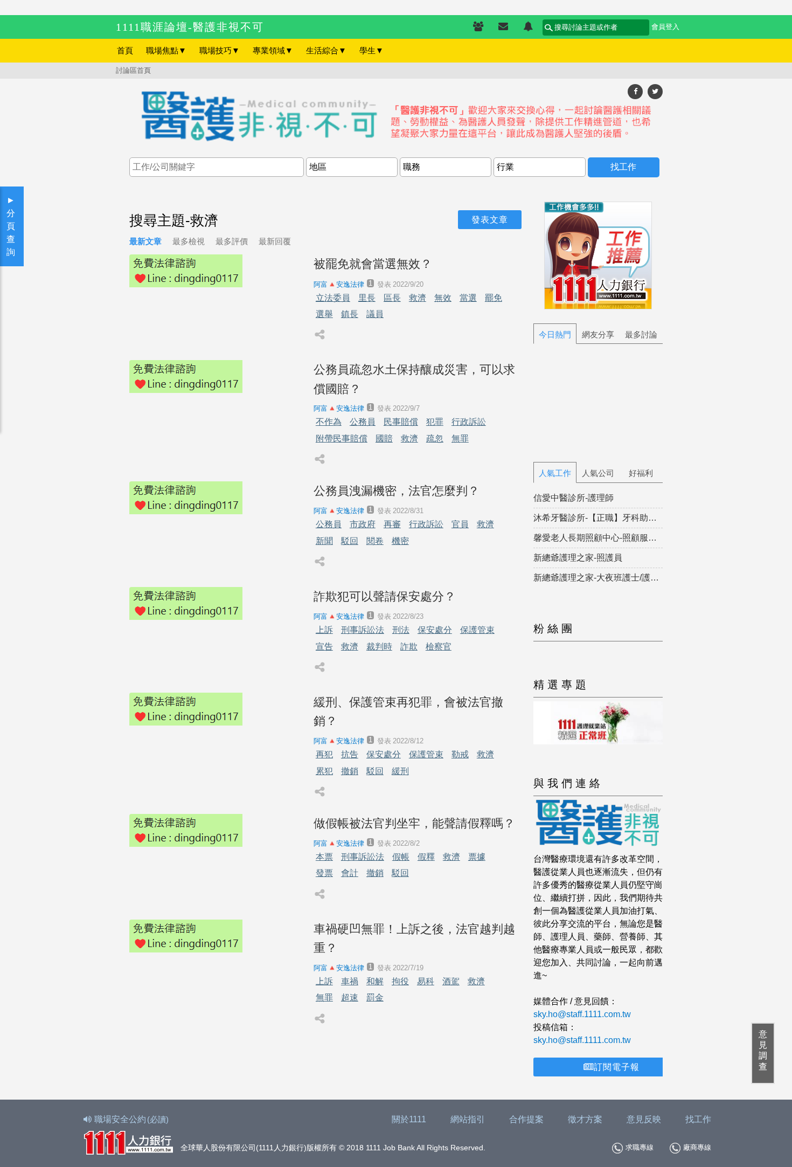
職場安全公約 (131, 1119)
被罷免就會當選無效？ (373, 264)
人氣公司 (598, 473)
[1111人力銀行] (128, 1141)
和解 (375, 981)
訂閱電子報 (617, 1067)
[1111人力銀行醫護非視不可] (396, 117)
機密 (400, 540)
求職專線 (640, 1147)
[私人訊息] (503, 27)
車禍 (349, 981)
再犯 (324, 754)
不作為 (329, 421)
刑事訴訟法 (362, 629)
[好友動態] (528, 27)
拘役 (400, 981)
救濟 (417, 297)
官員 (460, 524)
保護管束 (477, 629)
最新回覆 (275, 241)
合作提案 (526, 1119)
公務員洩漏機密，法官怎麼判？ (397, 491)
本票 (324, 856)
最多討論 (641, 334)
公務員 (363, 421)
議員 (375, 314)
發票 (324, 873)
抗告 (349, 754)
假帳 (400, 856)
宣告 (324, 646)
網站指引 (467, 1119)
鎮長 (349, 314)
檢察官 (438, 646)
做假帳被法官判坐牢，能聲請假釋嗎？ (414, 823)
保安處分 (435, 629)
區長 (392, 297)
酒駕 (451, 981)
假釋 (426, 856)
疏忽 (434, 438)
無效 (442, 297)
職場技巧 (219, 50)
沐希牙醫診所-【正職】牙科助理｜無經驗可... (598, 517)
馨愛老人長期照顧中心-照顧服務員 (598, 537)
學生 (371, 50)
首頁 (125, 50)
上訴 (324, 629)
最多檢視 (188, 241)
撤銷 (349, 771)
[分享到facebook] (635, 91)
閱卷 (375, 540)
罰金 (375, 997)
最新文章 (145, 241)
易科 (425, 981)
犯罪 (434, 421)
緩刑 (400, 771)
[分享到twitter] (655, 91)
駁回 (349, 540)
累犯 (324, 771)
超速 (349, 997)
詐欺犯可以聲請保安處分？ (385, 596)
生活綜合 (326, 50)
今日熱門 (555, 334)
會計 (349, 873)
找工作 (698, 1119)
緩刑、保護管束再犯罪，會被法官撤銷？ (408, 711)
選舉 (324, 314)
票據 (476, 856)
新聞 (324, 540)
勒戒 (460, 754)
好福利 (641, 473)
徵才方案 (585, 1119)
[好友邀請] (478, 27)
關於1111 (409, 1119)
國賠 (384, 438)
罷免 (493, 297)
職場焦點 (166, 50)
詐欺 (409, 646)
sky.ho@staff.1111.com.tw (582, 1014)
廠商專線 (697, 1147)
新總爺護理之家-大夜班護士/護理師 (598, 577)
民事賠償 (401, 421)
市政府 (363, 524)
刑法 (400, 629)
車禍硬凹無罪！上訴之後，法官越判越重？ (414, 938)
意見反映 (644, 1119)
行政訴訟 (468, 421)
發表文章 (489, 219)
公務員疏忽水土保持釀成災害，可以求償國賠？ (414, 379)
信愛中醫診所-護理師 (573, 497)
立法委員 (333, 297)
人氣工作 (555, 473)
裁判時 (379, 646)
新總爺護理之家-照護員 (577, 557)
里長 (367, 297)
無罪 (460, 438)
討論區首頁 (133, 70)
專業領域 (273, 50)
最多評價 (232, 241)
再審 (392, 524)
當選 (468, 297)
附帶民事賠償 (341, 438)
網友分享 (598, 334)
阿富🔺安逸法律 (339, 284)
